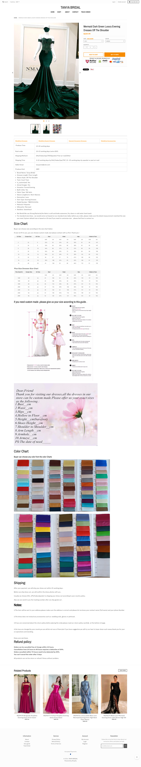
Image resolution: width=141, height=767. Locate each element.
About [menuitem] (67, 12)
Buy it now (115, 54)
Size (88, 38)
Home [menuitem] (52, 12)
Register (85, 744)
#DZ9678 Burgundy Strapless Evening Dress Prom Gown (27, 717)
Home (15, 17)
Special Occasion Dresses (78, 141)
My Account (85, 739)
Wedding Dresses (21, 141)
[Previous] (13, 73)
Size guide (90, 38)
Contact (27, 741)
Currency (12, 2)
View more (123, 670)
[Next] (80, 73)
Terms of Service (56, 744)
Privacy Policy (56, 739)
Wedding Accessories (108, 141)
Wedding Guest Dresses (47, 141)
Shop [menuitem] (59, 12)
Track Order (27, 746)
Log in (113, 2)
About (27, 739)
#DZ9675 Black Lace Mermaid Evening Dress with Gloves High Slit (114, 717)
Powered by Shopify (71, 761)
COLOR (107, 38)
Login (85, 741)
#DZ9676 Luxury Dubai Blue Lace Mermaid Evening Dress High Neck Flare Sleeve (85, 718)
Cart (134, 2)
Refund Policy (56, 741)
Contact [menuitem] (75, 12)
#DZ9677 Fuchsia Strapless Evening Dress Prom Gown (56, 717)
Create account (122, 2)
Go (125, 745)
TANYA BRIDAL (70, 7)
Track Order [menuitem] (85, 12)
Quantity (86, 44)
